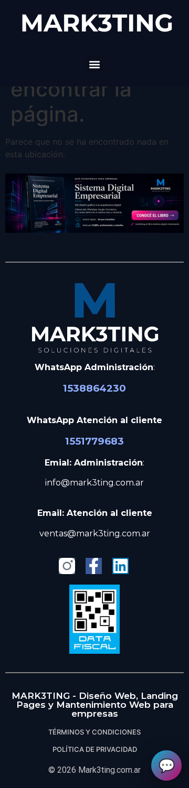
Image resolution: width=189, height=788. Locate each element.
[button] (94, 64)
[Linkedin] (120, 566)
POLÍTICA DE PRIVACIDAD (94, 749)
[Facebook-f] (94, 566)
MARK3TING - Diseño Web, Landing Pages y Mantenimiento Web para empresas (95, 704)
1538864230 (94, 388)
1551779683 (94, 441)
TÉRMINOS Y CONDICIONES (94, 732)
